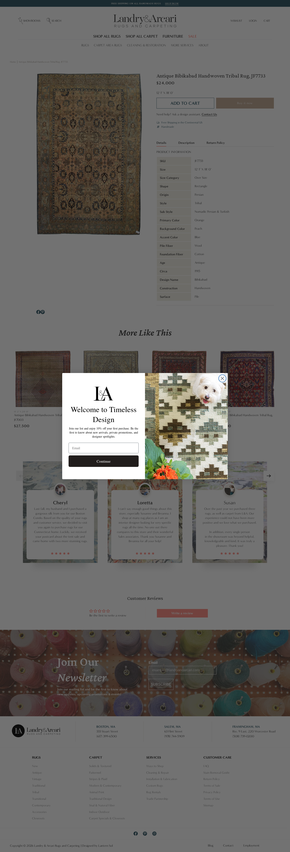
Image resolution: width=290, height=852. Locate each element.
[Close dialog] (222, 378)
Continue (104, 461)
